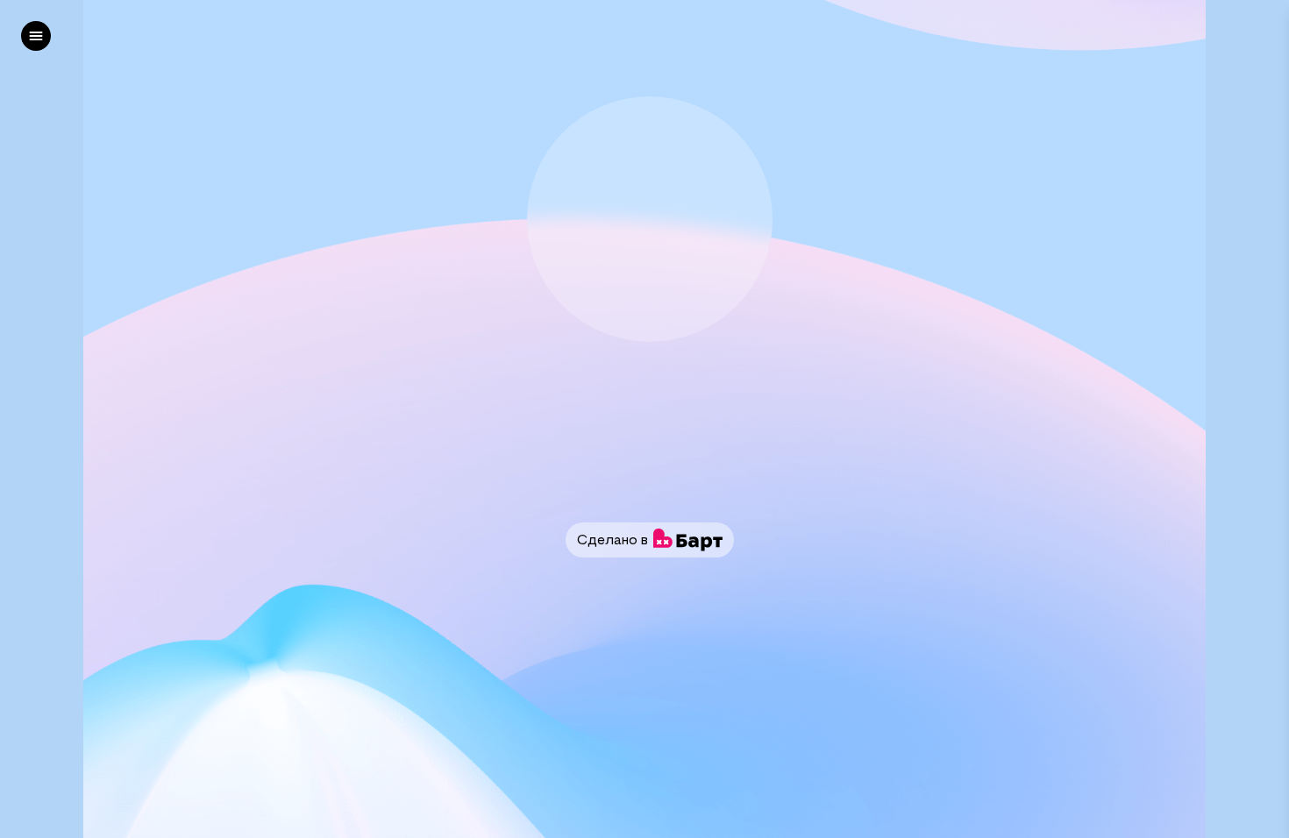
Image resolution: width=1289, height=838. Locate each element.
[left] (36, 36)
